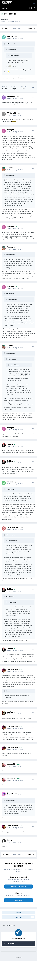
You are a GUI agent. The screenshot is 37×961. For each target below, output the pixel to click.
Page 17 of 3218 (18, 28)
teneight (10, 130)
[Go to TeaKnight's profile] (4, 97)
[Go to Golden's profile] (4, 445)
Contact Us (18, 958)
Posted (15, 38)
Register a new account (18, 886)
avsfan (10, 712)
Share (19, 912)
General (17, 21)
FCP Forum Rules (9, 943)
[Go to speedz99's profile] (4, 765)
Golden (5, 19)
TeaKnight (11, 96)
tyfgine (10, 793)
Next (30, 28)
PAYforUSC (11, 113)
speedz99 (11, 764)
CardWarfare (12, 669)
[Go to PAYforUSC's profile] (4, 114)
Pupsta (10, 168)
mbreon (10, 482)
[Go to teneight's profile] (4, 131)
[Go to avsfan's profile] (4, 713)
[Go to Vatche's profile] (4, 37)
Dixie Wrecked (13, 527)
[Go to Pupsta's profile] (4, 169)
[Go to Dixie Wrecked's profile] (4, 528)
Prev (7, 28)
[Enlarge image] (10, 66)
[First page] (2, 28)
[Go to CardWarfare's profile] (4, 670)
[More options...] (33, 37)
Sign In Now (18, 900)
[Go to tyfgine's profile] (4, 794)
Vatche (10, 36)
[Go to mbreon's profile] (4, 483)
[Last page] (34, 28)
